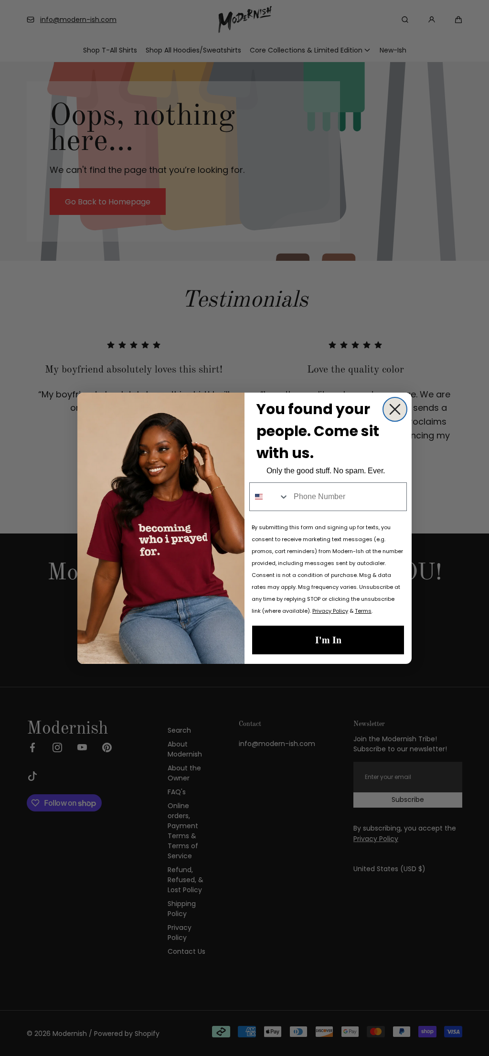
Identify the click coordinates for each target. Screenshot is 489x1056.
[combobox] (269, 497)
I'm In (328, 640)
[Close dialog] (395, 409)
